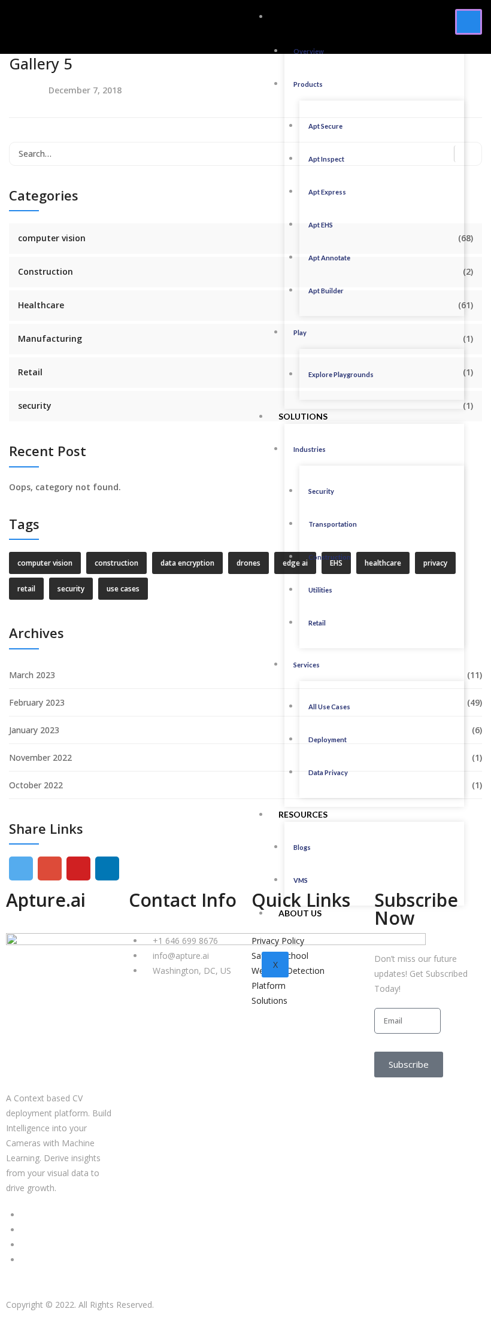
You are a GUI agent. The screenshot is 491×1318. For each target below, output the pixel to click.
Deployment (327, 739)
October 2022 (36, 785)
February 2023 (37, 702)
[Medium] (24, 1244)
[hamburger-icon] (468, 22)
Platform (301, 16)
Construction (329, 557)
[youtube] (78, 868)
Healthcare (41, 305)
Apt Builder (326, 290)
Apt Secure (325, 126)
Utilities (320, 590)
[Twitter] (24, 1229)
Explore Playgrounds (341, 374)
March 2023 (32, 675)
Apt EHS (320, 225)
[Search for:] (245, 154)
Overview (308, 51)
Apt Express (327, 192)
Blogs (302, 847)
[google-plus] (49, 868)
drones (248, 563)
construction (116, 563)
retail (26, 589)
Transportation (332, 524)
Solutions (303, 416)
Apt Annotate (329, 258)
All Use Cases (329, 706)
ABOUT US (300, 913)
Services (306, 665)
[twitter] (21, 868)
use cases (123, 589)
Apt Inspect (326, 159)
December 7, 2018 (85, 90)
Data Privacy (328, 772)
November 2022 (40, 757)
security (34, 405)
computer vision (52, 238)
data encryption (187, 563)
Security (321, 491)
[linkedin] (107, 868)
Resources (303, 814)
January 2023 (34, 730)
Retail (317, 623)
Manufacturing (50, 338)
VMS (300, 880)
